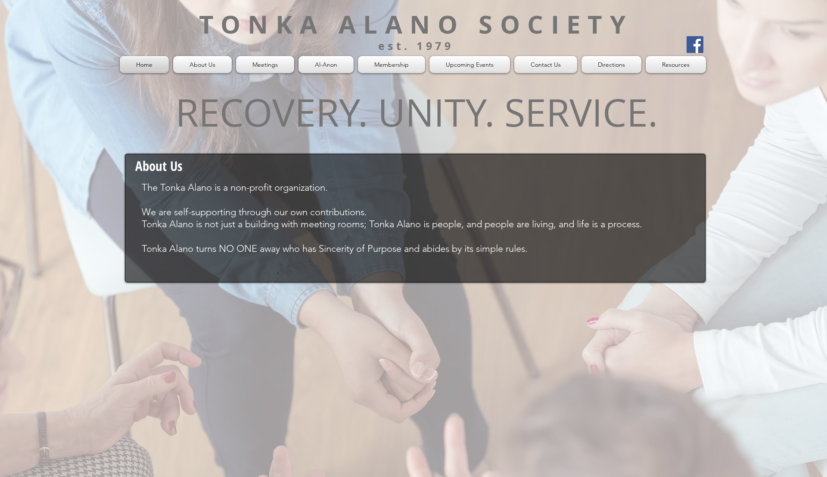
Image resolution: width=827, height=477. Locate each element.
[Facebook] (695, 44)
